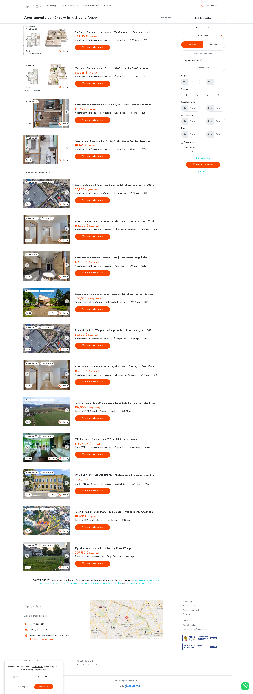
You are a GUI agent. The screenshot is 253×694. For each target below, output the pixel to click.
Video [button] (54, 313)
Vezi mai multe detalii (92, 47)
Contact (108, 6)
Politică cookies (189, 625)
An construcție (187, 115)
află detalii (38, 667)
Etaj (183, 128)
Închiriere (214, 45)
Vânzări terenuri (85, 661)
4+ (219, 95)
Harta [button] (65, 51)
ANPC (185, 621)
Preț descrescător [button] (203, 18)
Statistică (34, 677)
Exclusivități (189, 152)
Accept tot (44, 687)
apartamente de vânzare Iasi (146, 580)
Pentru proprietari (91, 6)
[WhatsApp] (245, 686)
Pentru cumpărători (70, 6)
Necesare (20, 677)
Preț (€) (185, 76)
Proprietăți (51, 6)
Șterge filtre (203, 172)
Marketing (49, 677)
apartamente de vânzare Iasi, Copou (56, 583)
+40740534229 (211, 6)
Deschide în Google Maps (41, 639)
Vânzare (192, 45)
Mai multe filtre (203, 158)
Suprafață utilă (188, 102)
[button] (27, 39)
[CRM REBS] (132, 686)
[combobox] (203, 35)
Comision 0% (189, 147)
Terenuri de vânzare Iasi (87, 665)
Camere (184, 89)
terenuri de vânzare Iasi (83, 583)
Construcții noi (190, 142)
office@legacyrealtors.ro (41, 630)
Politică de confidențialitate (194, 629)
